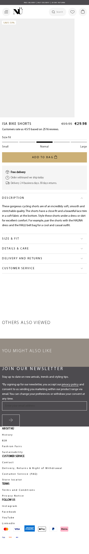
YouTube (8, 518)
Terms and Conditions (18, 490)
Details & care (15, 248)
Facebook (9, 512)
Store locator (12, 480)
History (7, 435)
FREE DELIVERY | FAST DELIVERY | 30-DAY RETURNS (44, 3)
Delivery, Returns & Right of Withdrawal (32, 468)
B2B (4, 440)
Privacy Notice (13, 496)
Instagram (9, 506)
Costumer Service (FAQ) (20, 474)
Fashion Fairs (12, 446)
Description (13, 198)
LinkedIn (8, 523)
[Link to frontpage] (16, 11)
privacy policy (70, 384)
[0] (83, 12)
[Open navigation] (6, 11)
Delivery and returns (22, 258)
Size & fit (10, 238)
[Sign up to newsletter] (11, 421)
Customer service (18, 268)
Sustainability (12, 452)
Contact (8, 462)
